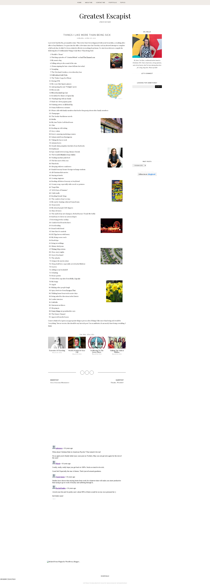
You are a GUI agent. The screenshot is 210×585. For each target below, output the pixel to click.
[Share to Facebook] (82, 373)
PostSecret (55, 149)
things (58, 311)
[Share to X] (87, 373)
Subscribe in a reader (147, 171)
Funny (53, 311)
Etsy (67, 219)
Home (79, 2)
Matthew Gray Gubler (68, 155)
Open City (70, 96)
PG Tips (54, 234)
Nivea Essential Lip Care (59, 93)
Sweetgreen (68, 137)
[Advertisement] (87, 530)
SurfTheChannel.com (87, 57)
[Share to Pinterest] (92, 373)
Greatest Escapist (105, 15)
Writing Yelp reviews (58, 249)
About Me (88, 2)
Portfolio (113, 2)
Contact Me (100, 2)
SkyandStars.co (122, 583)
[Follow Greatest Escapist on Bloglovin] (147, 175)
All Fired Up (68, 104)
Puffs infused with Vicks (59, 75)
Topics (122, 2)
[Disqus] (86, 415)
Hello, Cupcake (75, 278)
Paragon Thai (70, 290)
